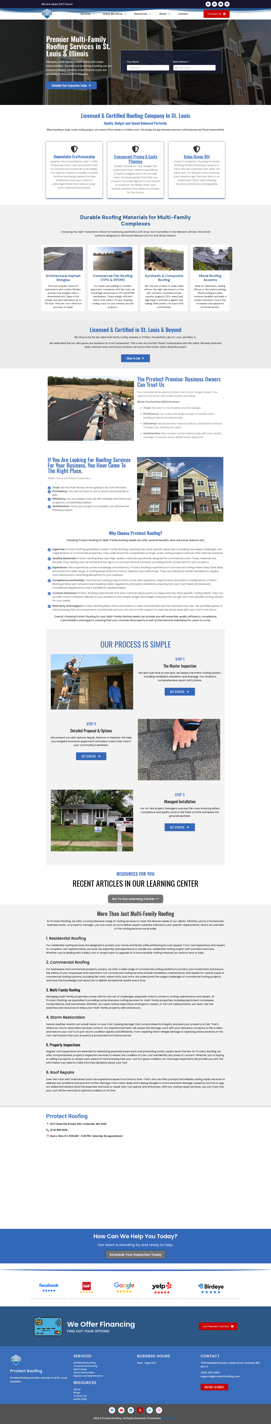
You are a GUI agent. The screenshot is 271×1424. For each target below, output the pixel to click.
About (162, 13)
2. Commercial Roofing (68, 962)
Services (85, 13)
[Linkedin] (227, 4)
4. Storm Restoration (65, 1017)
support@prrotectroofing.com (220, 1376)
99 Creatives (170, 1418)
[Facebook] (208, 4)
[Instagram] (159, 1410)
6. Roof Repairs (60, 1072)
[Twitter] (214, 4)
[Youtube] (220, 4)
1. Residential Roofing (66, 938)
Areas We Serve (112, 13)
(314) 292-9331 (210, 1372)
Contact (183, 13)
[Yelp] (140, 1410)
